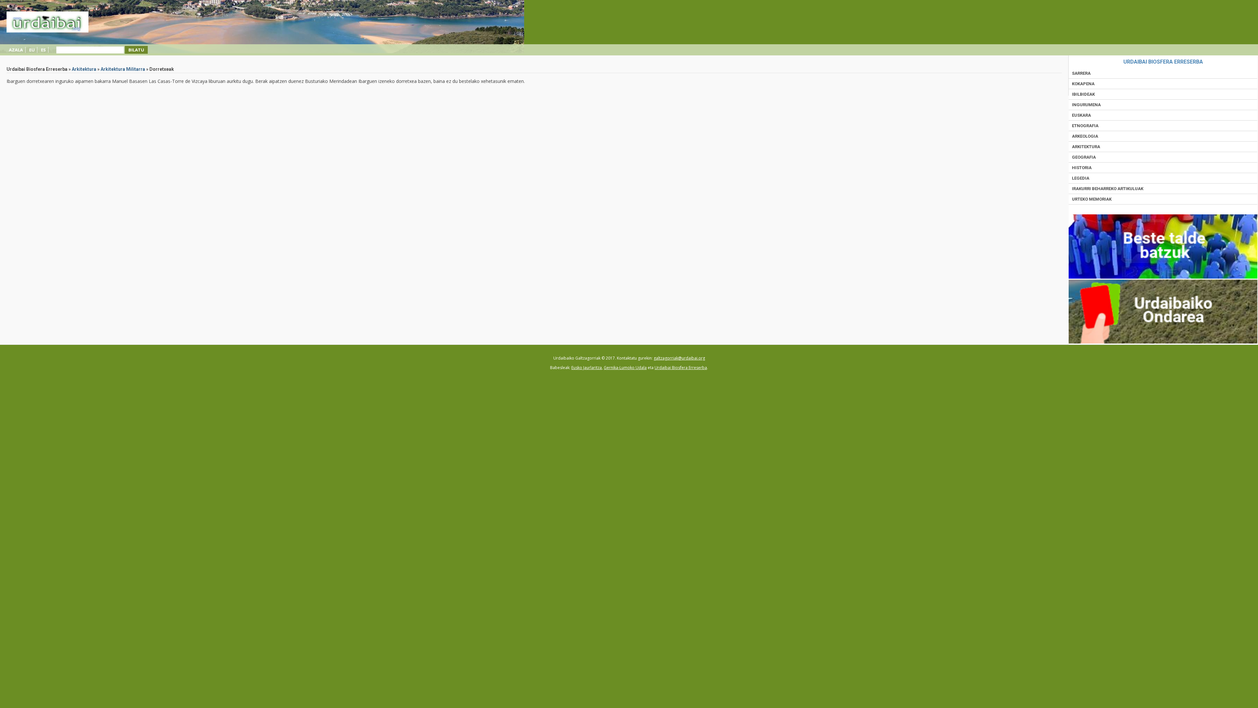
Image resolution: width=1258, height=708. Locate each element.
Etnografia (1085, 125)
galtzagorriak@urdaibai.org (679, 358)
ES (43, 50)
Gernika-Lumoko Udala (625, 367)
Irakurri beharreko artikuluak (1107, 188)
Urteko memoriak (1092, 199)
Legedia (1080, 178)
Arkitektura (84, 69)
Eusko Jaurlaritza (586, 367)
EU (32, 50)
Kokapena (1083, 83)
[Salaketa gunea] (1163, 342)
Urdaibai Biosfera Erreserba (681, 367)
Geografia (1084, 157)
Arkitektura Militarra (123, 69)
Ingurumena (1086, 104)
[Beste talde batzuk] (1163, 277)
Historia (1082, 167)
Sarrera (1081, 73)
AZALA (16, 50)
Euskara (1081, 115)
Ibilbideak (1083, 94)
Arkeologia (1085, 136)
